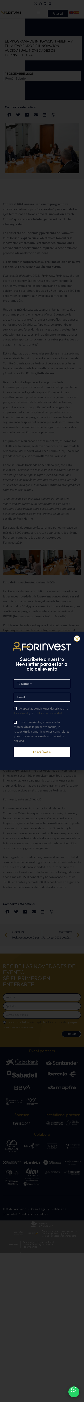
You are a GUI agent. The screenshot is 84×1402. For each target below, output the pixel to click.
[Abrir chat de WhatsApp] (73, 1391)
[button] (77, 638)
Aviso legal (21, 713)
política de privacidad (48, 713)
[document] (42, 701)
